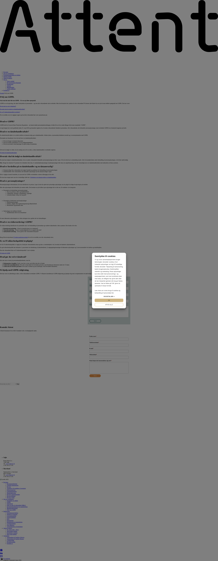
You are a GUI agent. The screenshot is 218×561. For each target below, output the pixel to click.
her (113, 293)
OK (109, 300)
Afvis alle (109, 304)
